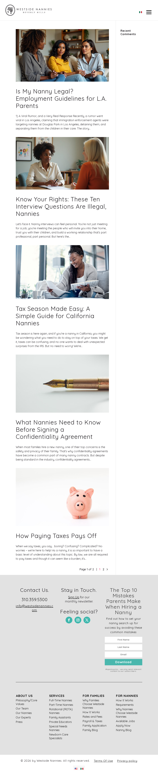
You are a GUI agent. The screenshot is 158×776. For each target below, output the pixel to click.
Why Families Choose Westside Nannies (93, 704)
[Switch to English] (76, 768)
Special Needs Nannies (58, 728)
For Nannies (127, 696)
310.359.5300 (35, 599)
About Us (24, 696)
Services (56, 696)
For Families (93, 696)
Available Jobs (125, 721)
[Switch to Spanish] (140, 11)
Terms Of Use (103, 761)
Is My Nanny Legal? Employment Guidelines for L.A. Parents (61, 98)
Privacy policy (127, 761)
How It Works (91, 712)
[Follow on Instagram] (78, 620)
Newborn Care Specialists (58, 736)
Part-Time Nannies (61, 705)
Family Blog (90, 730)
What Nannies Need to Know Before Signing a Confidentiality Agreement (58, 429)
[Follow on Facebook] (69, 620)
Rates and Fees (92, 716)
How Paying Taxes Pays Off (56, 536)
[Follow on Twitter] (86, 620)
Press (19, 722)
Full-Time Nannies (60, 700)
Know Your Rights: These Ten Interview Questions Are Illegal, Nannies (61, 206)
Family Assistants (60, 717)
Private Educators (60, 722)
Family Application (94, 725)
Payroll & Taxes (92, 721)
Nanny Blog (123, 730)
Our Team (22, 708)
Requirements (125, 705)
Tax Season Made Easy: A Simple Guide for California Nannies (55, 316)
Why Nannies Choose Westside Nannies (126, 712)
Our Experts (23, 717)
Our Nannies (24, 713)
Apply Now (123, 725)
